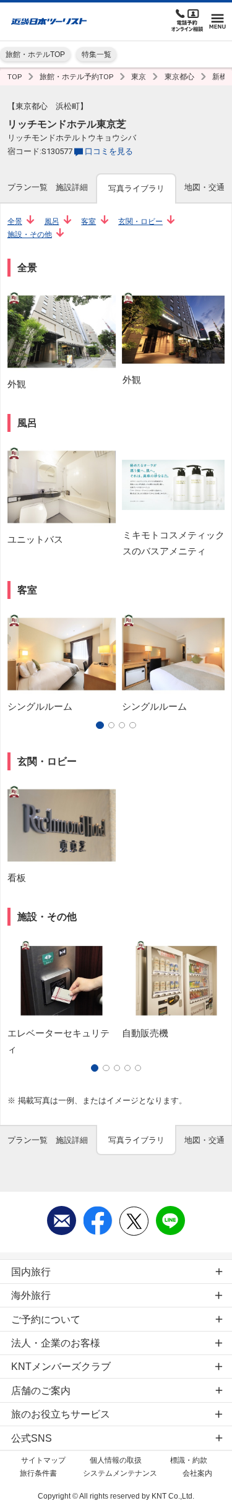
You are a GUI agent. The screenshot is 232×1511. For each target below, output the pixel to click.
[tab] (27, 187)
